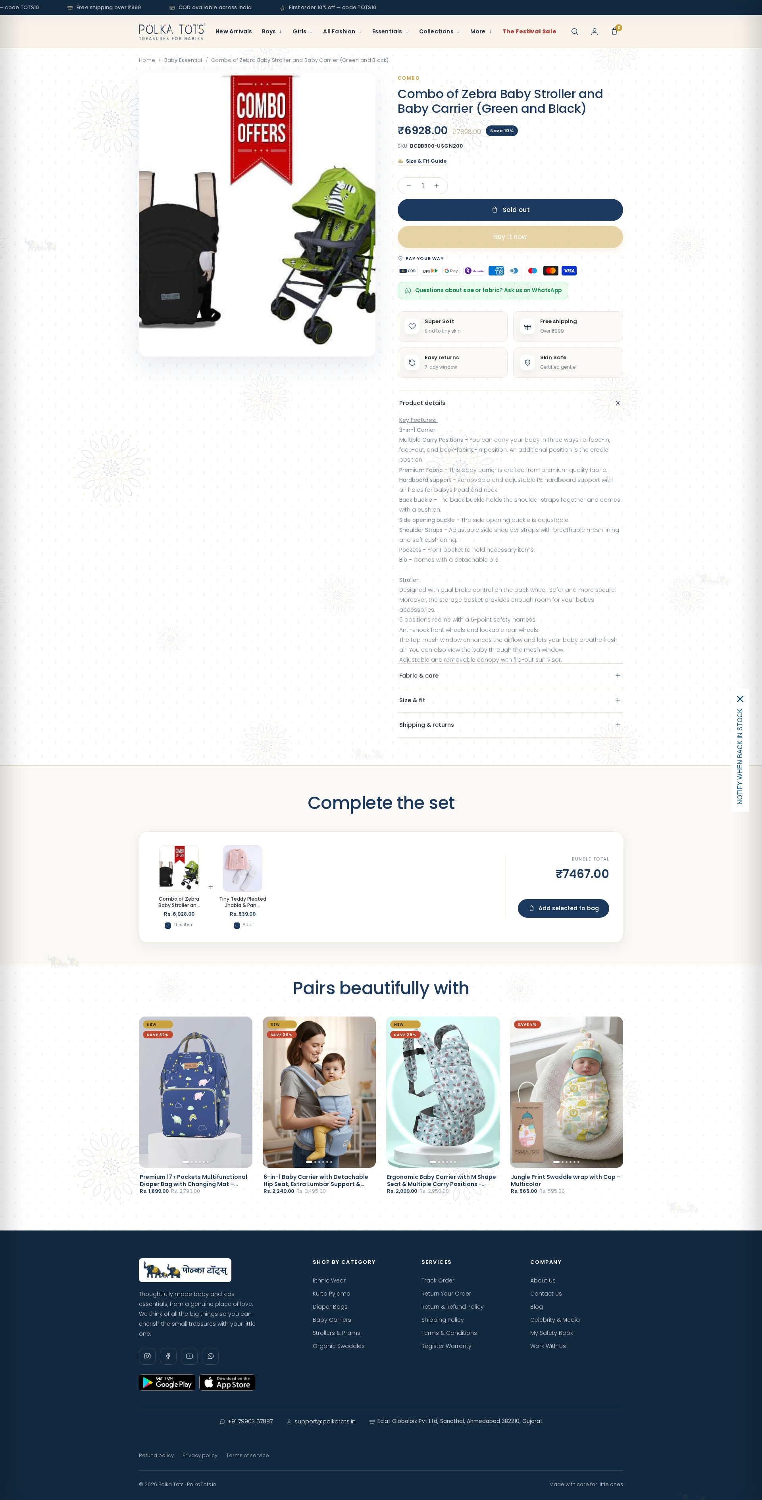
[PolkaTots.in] (172, 31)
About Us (543, 1280)
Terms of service (247, 1455)
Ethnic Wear (329, 1280)
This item (183, 924)
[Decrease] (409, 186)
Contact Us (546, 1294)
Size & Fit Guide (426, 161)
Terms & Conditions (449, 1333)
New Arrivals (234, 31)
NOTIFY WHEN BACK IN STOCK (740, 757)
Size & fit (412, 700)
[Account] (594, 31)
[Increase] (436, 186)
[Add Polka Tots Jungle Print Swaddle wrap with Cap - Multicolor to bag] (610, 1157)
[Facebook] (168, 1356)
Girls (299, 31)
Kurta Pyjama (331, 1294)
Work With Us (548, 1346)
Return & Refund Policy (452, 1307)
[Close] (740, 699)
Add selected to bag (569, 908)
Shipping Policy (442, 1320)
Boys (269, 31)
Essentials (387, 31)
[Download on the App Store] (227, 1382)
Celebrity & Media (555, 1320)
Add (247, 924)
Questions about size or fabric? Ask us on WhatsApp (488, 290)
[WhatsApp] (210, 1356)
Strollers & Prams (336, 1333)
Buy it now (510, 237)
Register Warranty (446, 1346)
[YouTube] (189, 1356)
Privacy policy (200, 1455)
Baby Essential (183, 60)
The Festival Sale (529, 31)
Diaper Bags (330, 1307)
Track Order (437, 1280)
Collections (436, 31)
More (478, 31)
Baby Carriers (332, 1320)
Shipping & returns (426, 725)
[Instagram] (147, 1356)
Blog (536, 1307)
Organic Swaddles (339, 1346)
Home (147, 60)
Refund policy (156, 1455)
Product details (422, 403)
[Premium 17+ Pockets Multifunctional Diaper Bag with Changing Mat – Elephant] (195, 1092)
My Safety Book (551, 1333)
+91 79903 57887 (250, 1421)
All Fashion (339, 31)
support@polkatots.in (325, 1421)
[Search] (574, 31)
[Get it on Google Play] (167, 1382)
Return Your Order (446, 1294)
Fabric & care (419, 676)
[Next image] (242, 1092)
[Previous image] (149, 1092)
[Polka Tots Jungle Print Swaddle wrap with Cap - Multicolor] (566, 1092)
